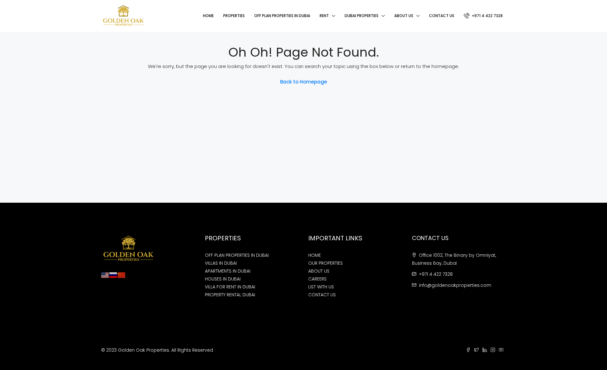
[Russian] (113, 275)
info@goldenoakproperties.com (455, 285)
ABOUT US (318, 271)
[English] (105, 275)
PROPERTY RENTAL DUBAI (230, 295)
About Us (403, 15)
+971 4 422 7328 (487, 15)
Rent (324, 15)
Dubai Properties (361, 15)
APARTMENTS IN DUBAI (227, 271)
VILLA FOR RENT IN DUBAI (230, 287)
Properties (234, 15)
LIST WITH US (321, 287)
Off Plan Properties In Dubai (282, 15)
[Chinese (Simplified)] (122, 275)
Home (208, 15)
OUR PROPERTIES (325, 263)
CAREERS (317, 279)
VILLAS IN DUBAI (221, 263)
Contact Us (441, 15)
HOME (314, 255)
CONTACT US (322, 295)
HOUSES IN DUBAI (223, 279)
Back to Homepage (303, 81)
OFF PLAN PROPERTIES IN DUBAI (237, 255)
